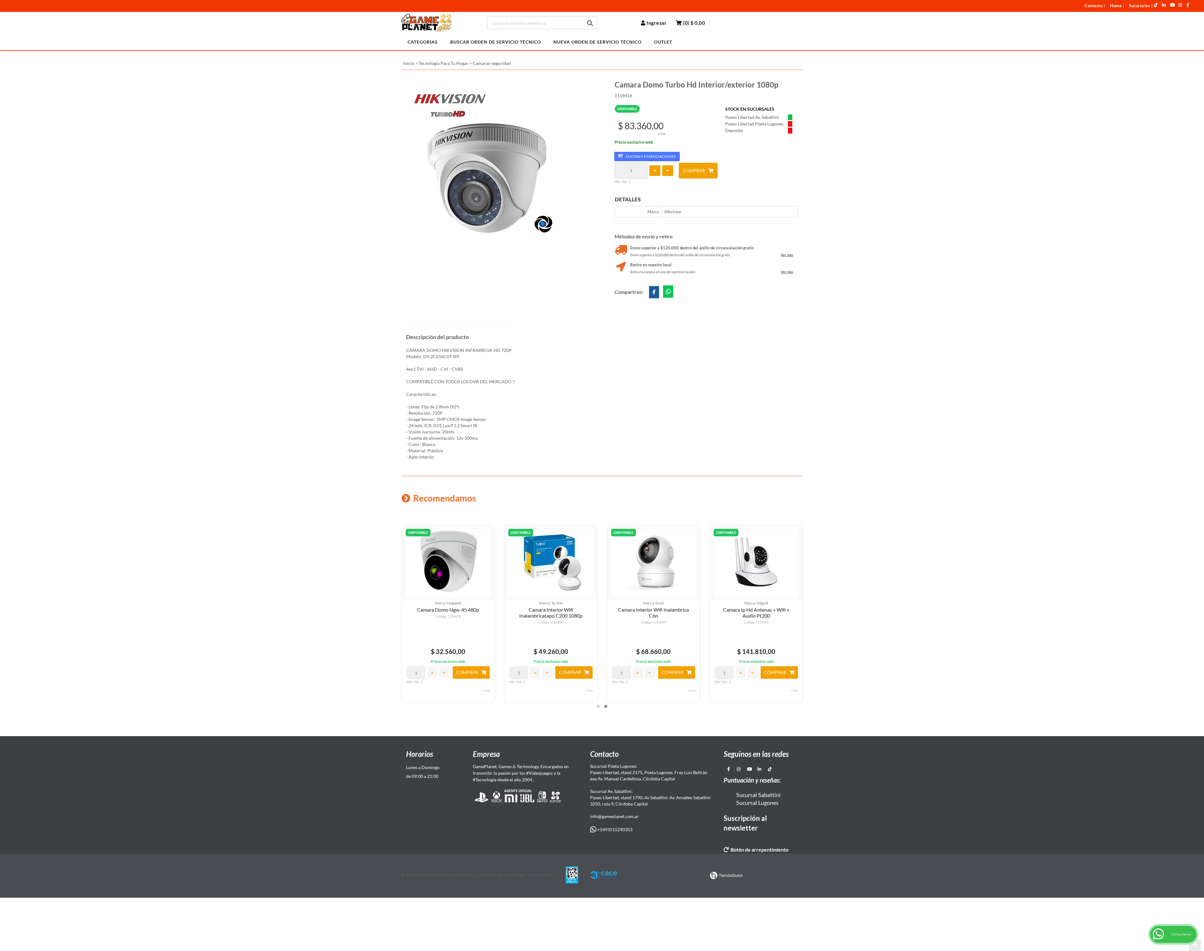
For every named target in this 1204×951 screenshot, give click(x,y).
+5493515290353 (614, 829)
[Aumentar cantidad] (654, 170)
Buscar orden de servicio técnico (495, 42)
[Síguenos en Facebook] (1188, 5)
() (693, 23)
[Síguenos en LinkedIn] (1164, 5)
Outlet (663, 42)
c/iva (661, 133)
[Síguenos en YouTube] (1172, 5)
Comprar (694, 170)
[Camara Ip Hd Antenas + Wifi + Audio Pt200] (756, 563)
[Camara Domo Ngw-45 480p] (448, 563)
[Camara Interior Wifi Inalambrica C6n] (653, 563)
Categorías (423, 42)
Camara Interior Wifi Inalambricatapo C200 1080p (551, 613)
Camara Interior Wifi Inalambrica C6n (653, 613)
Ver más (787, 255)
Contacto (1093, 5)
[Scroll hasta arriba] (1195, 945)
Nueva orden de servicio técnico (597, 42)
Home (1116, 5)
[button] (598, 706)
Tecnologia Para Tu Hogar (443, 63)
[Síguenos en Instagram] (1180, 5)
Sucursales (1139, 5)
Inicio (408, 63)
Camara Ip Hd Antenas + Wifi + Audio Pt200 (756, 613)
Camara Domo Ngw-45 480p (448, 610)
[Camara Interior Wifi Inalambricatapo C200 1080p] (551, 563)
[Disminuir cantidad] (667, 170)
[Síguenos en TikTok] (1156, 5)
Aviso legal (542, 874)
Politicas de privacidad (502, 874)
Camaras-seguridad (492, 63)
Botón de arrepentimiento (759, 850)
